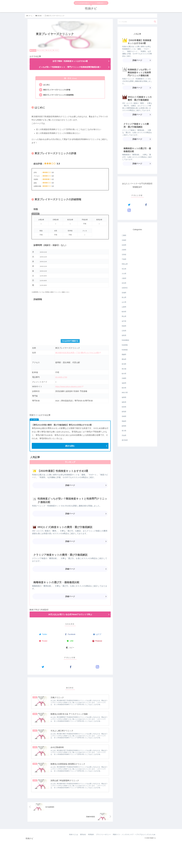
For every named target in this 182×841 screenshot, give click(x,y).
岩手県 (124, 321)
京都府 (124, 240)
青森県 (124, 421)
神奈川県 (125, 392)
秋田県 (124, 407)
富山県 (124, 297)
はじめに (46, 85)
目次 (69, 78)
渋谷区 (56, 50)
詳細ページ (70, 485)
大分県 (124, 273)
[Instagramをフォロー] (97, 666)
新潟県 (124, 364)
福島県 (124, 402)
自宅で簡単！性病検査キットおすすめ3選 (70, 61)
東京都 (34, 50)
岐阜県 (124, 311)
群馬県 (124, 411)
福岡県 (124, 397)
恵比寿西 (41, 50)
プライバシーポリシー (103, 834)
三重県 (124, 235)
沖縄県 (124, 378)
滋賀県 (124, 383)
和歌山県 (125, 264)
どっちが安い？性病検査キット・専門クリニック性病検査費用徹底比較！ (70, 67)
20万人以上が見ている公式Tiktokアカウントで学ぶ (70, 614)
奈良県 (124, 283)
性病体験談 (125, 340)
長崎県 (124, 416)
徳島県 (124, 335)
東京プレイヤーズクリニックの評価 (56, 90)
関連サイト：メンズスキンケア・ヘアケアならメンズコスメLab (134, 834)
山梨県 (124, 307)
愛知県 (124, 359)
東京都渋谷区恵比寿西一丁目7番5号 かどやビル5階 (77, 353)
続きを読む (70, 446)
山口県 (124, 302)
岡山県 (124, 316)
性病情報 (125, 345)
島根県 (124, 326)
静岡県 (124, 426)
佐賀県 (124, 245)
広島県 (124, 331)
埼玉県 (124, 269)
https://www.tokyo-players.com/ (68, 386)
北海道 (124, 254)
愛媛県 (124, 354)
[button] (155, 21)
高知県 (124, 435)
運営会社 (83, 834)
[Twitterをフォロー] (43, 666)
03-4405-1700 (61, 377)
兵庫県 (124, 250)
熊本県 (124, 388)
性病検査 (125, 350)
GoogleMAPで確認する (70, 341)
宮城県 (124, 292)
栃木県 (124, 373)
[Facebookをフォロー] (70, 666)
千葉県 (124, 259)
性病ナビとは (73, 834)
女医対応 (125, 288)
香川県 (124, 431)
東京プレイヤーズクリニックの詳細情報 (58, 95)
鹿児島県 (125, 440)
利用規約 (91, 834)
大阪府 (124, 278)
